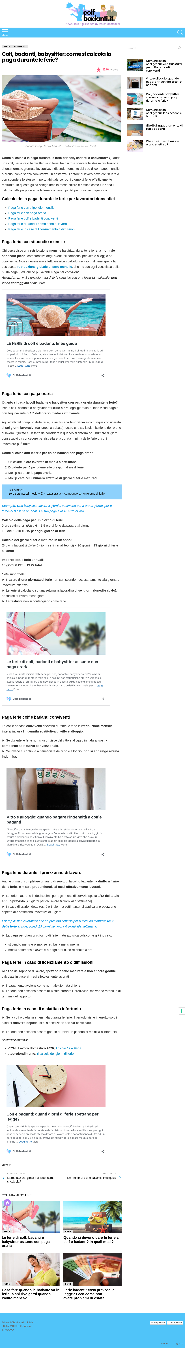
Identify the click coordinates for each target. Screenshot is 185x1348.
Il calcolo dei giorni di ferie (55, 1053)
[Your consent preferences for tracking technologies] (181, 1011)
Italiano (165, 1343)
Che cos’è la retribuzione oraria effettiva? (162, 142)
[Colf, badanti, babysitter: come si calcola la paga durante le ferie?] (135, 99)
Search (179, 49)
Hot (7, 1202)
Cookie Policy (175, 1322)
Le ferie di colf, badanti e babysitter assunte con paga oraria (26, 1242)
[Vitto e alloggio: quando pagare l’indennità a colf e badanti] (135, 83)
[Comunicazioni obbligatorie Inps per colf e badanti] (135, 114)
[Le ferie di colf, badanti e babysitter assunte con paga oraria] (31, 1217)
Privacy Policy (158, 1322)
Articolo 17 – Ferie (68, 1048)
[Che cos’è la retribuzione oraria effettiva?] (135, 146)
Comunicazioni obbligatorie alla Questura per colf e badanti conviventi (164, 65)
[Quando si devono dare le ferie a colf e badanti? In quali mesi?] (92, 1217)
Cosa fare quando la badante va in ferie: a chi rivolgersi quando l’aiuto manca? (30, 1294)
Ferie (7, 1165)
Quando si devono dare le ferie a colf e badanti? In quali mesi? (91, 1240)
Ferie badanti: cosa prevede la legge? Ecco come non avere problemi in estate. (88, 1294)
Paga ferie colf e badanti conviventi (33, 218)
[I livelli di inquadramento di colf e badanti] (135, 130)
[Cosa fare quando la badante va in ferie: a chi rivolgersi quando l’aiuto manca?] (31, 1269)
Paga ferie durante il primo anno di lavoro (37, 224)
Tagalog (178, 1343)
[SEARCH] (180, 32)
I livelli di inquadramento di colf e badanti (164, 127)
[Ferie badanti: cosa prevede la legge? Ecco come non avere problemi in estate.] (92, 1269)
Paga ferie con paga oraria (27, 213)
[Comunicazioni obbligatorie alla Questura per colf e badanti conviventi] (135, 65)
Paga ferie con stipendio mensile (31, 207)
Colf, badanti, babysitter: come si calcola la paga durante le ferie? (163, 97)
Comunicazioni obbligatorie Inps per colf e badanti (164, 113)
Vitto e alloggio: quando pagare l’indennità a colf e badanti (164, 82)
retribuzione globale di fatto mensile (44, 267)
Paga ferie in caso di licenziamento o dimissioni (41, 229)
